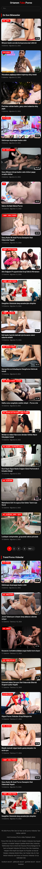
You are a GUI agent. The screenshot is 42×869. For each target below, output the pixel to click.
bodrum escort (7, 862)
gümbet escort (30, 862)
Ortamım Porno (21, 2)
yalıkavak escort (18, 862)
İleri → (30, 549)
